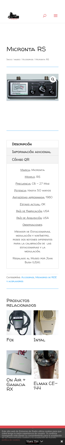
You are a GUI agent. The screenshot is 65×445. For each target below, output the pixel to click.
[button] (53, 79)
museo (17, 59)
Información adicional (31, 151)
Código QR (20, 159)
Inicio (9, 59)
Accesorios (27, 59)
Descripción (22, 144)
